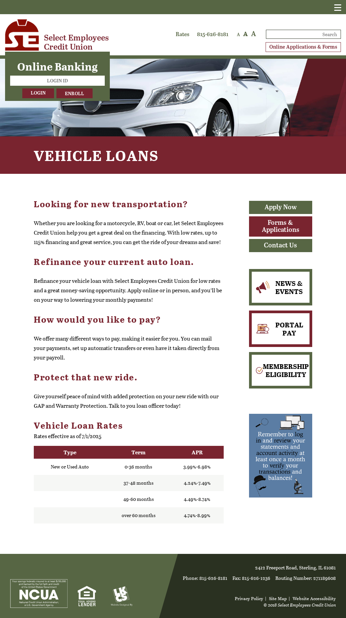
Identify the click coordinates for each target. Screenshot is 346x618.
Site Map (278, 598)
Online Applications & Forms (303, 47)
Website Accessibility (314, 598)
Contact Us (280, 245)
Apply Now (281, 207)
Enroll (74, 94)
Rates (182, 34)
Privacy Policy (249, 598)
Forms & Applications (280, 226)
